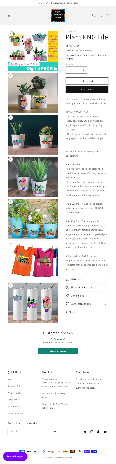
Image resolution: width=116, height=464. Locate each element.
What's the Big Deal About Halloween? (54, 406)
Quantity (69, 64)
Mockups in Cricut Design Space (54, 395)
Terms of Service (15, 413)
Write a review (58, 351)
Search (11, 379)
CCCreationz (53, 457)
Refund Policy (14, 406)
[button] (9, 15)
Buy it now (87, 89)
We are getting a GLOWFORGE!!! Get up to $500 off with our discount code (56, 383)
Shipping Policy (15, 386)
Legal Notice (14, 399)
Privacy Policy (14, 392)
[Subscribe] (54, 431)
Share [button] (72, 312)
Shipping (69, 50)
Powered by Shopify (65, 457)
